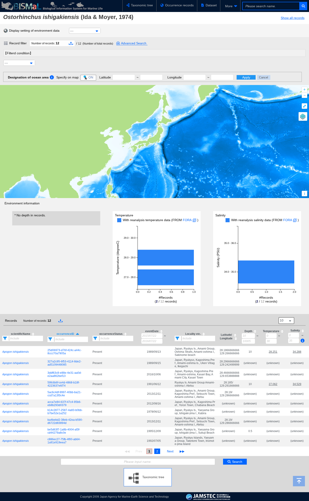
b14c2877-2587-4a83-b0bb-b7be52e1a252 (65, 412)
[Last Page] (181, 451)
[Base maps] (303, 116)
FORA (187, 220)
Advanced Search (133, 43)
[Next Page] (170, 451)
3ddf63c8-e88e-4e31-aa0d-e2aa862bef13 (65, 374)
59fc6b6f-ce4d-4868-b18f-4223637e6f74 (64, 384)
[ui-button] (303, 6)
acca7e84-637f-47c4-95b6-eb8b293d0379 (64, 403)
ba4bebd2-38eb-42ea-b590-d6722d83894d (65, 421)
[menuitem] (230, 6)
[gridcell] (22, 351)
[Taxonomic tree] (148, 470)
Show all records (292, 18)
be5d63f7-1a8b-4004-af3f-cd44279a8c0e (64, 431)
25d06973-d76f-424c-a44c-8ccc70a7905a (64, 352)
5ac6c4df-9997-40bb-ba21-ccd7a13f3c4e (64, 394)
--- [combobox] (72, 31)
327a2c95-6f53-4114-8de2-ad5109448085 (64, 363)
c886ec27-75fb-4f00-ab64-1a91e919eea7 (64, 441)
